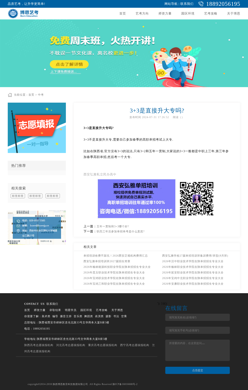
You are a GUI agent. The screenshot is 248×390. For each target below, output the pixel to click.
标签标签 (18, 195)
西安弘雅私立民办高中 (100, 174)
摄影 (108, 316)
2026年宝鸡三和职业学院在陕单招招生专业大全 (114, 283)
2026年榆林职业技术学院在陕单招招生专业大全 (193, 266)
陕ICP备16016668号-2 (125, 384)
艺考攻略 (210, 13)
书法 (116, 316)
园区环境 (188, 13)
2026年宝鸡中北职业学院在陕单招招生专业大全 (193, 278)
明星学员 (71, 310)
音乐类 (78, 316)
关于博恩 (233, 13)
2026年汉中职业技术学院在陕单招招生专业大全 (193, 261)
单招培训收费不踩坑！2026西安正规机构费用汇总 (116, 255)
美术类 (46, 316)
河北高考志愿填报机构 (70, 345)
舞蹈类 (88, 316)
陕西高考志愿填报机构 (38, 345)
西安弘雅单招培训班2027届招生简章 (107, 261)
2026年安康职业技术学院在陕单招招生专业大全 (193, 283)
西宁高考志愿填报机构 (134, 345)
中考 (41, 94)
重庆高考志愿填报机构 (102, 345)
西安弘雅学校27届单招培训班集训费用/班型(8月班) (195, 255)
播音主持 (66, 316)
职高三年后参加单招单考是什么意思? (121, 231)
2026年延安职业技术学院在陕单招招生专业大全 (193, 272)
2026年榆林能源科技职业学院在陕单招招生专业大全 (117, 266)
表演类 (99, 316)
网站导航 (171, 3)
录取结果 (55, 310)
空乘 (124, 316)
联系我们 (187, 3)
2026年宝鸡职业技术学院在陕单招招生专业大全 (114, 278)
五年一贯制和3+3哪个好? (113, 226)
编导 (55, 316)
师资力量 (165, 13)
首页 (122, 13)
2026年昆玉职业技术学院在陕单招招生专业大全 (114, 272)
